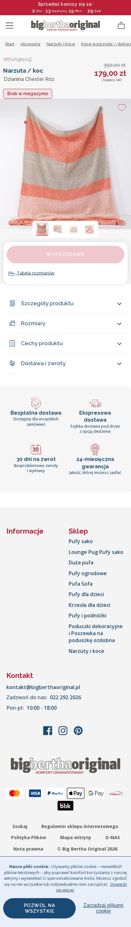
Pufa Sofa (81, 583)
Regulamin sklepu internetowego (79, 826)
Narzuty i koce (86, 651)
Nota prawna (28, 849)
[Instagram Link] (64, 733)
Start (9, 44)
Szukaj (19, 826)
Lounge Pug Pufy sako (96, 552)
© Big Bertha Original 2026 (87, 849)
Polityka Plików (28, 837)
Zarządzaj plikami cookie (103, 908)
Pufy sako (81, 541)
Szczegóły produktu (47, 303)
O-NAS (112, 837)
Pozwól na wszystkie (39, 908)
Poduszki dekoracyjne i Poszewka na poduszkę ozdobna (96, 633)
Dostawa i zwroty (43, 363)
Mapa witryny (75, 837)
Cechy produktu (42, 343)
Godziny (59, 11)
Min (78, 11)
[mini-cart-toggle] (121, 26)
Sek (97, 11)
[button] (41, 229)
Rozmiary (33, 323)
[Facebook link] (48, 733)
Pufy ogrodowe (88, 573)
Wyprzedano (65, 254)
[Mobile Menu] (9, 25)
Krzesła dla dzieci (89, 605)
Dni (39, 11)
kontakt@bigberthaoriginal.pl (43, 687)
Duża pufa (81, 562)
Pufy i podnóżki (88, 615)
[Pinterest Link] (78, 733)
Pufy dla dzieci (86, 594)
